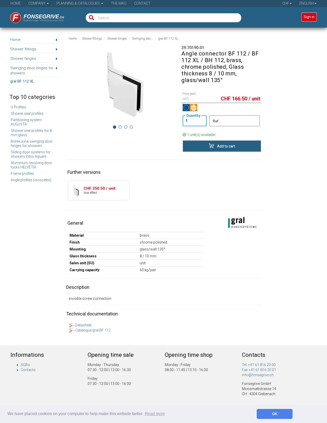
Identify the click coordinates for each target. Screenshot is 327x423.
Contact (142, 3)
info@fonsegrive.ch (258, 375)
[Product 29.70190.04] (98, 190)
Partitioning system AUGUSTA (26, 122)
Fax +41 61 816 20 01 (259, 370)
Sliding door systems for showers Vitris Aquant (31, 154)
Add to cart (225, 146)
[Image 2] (125, 127)
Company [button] (37, 3)
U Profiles (18, 107)
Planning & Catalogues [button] (78, 3)
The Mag (118, 3)
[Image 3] (131, 127)
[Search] (90, 17)
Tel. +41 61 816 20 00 (259, 365)
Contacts (28, 370)
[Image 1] (120, 127)
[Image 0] (114, 127)
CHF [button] (285, 3)
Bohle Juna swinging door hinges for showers (32, 143)
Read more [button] (155, 413)
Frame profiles (22, 174)
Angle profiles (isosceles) (31, 180)
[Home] (33, 16)
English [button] (306, 3)
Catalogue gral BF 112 (93, 330)
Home (15, 3)
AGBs (25, 365)
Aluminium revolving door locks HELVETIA (31, 165)
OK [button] (274, 414)
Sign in (309, 17)
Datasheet (83, 325)
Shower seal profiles (27, 113)
